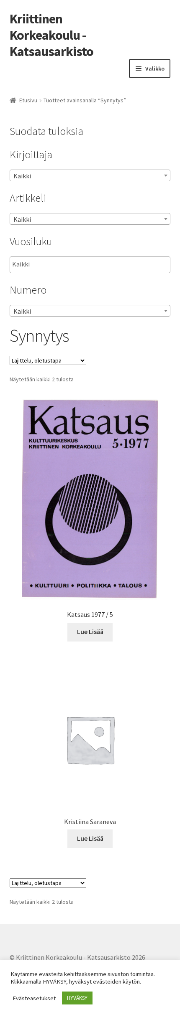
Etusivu (28, 100)
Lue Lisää (90, 631)
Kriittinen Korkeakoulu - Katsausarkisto (51, 35)
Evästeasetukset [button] (34, 998)
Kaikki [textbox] (22, 176)
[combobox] (90, 175)
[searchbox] (54, 264)
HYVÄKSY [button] (77, 998)
